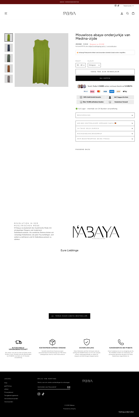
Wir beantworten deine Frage (93, 139)
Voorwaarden (8, 402)
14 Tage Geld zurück (88, 128)
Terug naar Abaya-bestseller (71, 316)
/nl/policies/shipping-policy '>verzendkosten (103, 46)
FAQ (5, 383)
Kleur (91, 61)
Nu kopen (105, 78)
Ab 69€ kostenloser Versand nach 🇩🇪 (97, 123)
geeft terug (7, 386)
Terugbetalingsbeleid (11, 395)
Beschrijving (84, 115)
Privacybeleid (8, 392)
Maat (78, 61)
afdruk (6, 389)
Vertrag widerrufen (126, 412)
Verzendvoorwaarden (11, 399)
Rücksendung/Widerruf (90, 134)
